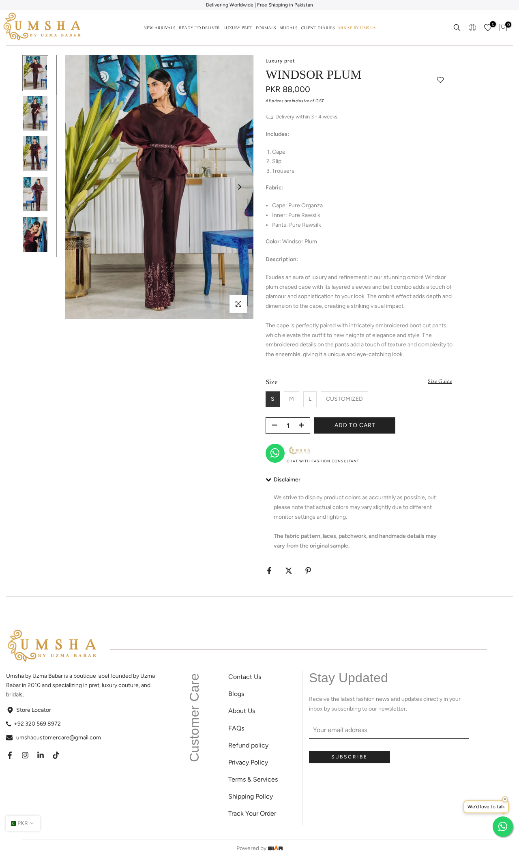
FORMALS (266, 27)
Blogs (236, 694)
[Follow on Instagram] (25, 755)
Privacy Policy (248, 762)
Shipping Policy (250, 796)
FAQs (236, 728)
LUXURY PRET (237, 27)
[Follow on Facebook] (9, 755)
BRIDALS (288, 27)
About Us (241, 711)
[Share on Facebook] (269, 570)
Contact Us (244, 677)
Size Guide (440, 381)
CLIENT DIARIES (318, 27)
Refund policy (248, 745)
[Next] (239, 187)
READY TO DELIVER (199, 27)
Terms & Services (253, 779)
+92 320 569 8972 (37, 723)
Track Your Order (252, 813)
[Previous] (79, 187)
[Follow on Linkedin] (40, 755)
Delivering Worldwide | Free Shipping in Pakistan (259, 5)
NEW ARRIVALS (159, 27)
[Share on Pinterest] (308, 570)
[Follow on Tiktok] (56, 755)
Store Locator (33, 710)
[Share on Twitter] (288, 570)
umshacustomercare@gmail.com (58, 737)
